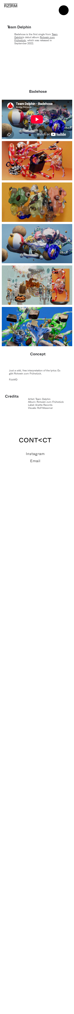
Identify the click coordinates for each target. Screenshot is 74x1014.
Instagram (35, 454)
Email (35, 461)
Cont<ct (35, 440)
